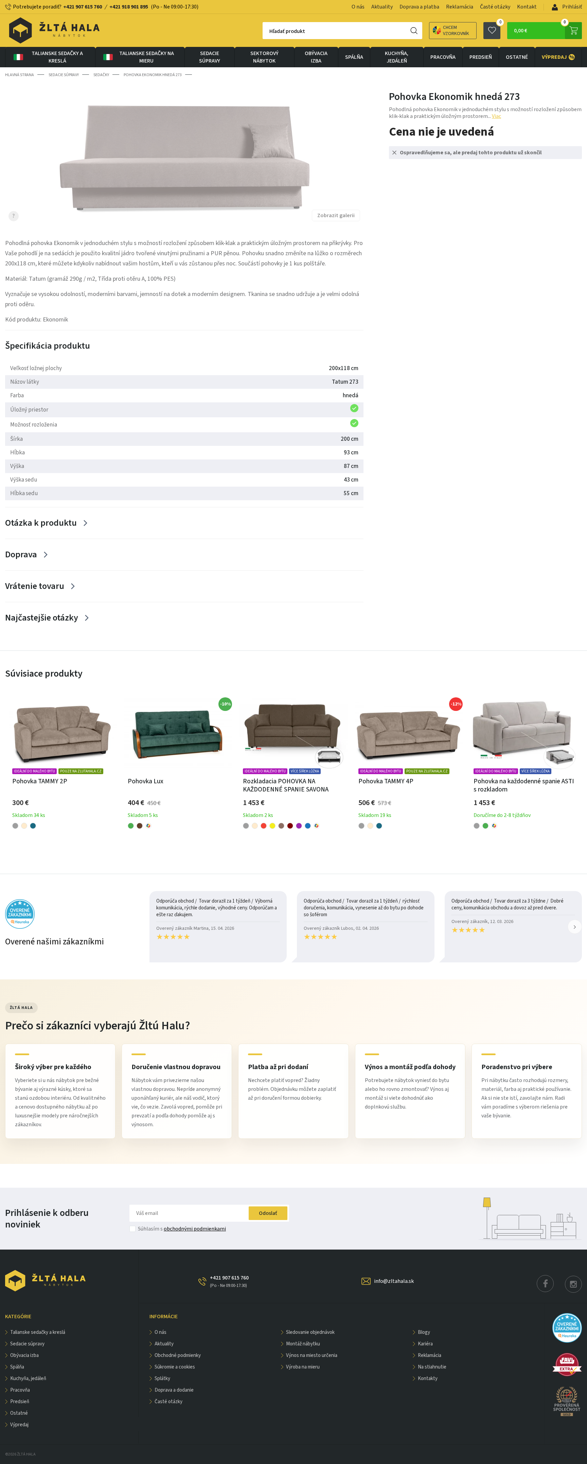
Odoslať (268, 1213)
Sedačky (101, 75)
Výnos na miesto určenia (311, 1355)
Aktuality (382, 7)
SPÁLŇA (354, 57)
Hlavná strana (19, 75)
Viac (496, 116)
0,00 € (540, 28)
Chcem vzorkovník (456, 30)
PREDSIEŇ (480, 57)
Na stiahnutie (432, 1367)
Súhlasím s (182, 1229)
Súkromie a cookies (175, 1367)
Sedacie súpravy (209, 57)
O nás (358, 7)
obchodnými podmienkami (195, 1229)
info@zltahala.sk (394, 1281)
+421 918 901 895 (128, 7)
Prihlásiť (571, 7)
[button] (575, 927)
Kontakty (428, 1378)
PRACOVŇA (443, 57)
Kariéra (425, 1343)
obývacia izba (316, 57)
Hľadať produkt (287, 31)
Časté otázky (495, 7)
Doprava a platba (419, 7)
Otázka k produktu (41, 523)
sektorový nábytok (264, 57)
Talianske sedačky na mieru (146, 57)
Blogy (424, 1332)
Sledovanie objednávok (310, 1332)
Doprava (21, 554)
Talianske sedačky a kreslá (57, 57)
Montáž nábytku (303, 1343)
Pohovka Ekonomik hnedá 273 (153, 75)
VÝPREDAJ (558, 57)
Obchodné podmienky (178, 1355)
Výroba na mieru (303, 1367)
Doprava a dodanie (174, 1390)
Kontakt (527, 7)
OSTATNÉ (517, 57)
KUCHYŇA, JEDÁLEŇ (396, 57)
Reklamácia (459, 7)
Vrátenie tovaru (34, 586)
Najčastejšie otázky (41, 617)
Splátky (162, 1378)
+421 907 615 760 (82, 7)
